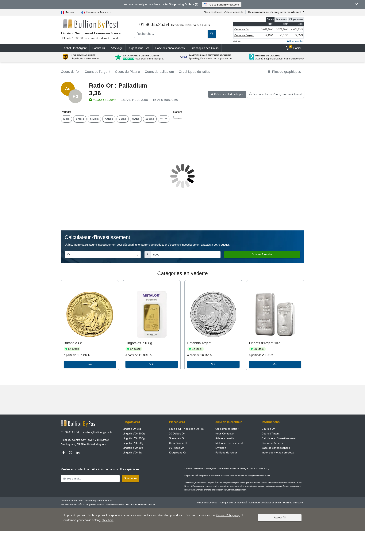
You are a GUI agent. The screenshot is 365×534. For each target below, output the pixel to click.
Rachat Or (98, 48)
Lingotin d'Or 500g (134, 433)
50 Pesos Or (176, 447)
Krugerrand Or (177, 452)
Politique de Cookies (206, 502)
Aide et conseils (233, 11)
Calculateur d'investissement (279, 438)
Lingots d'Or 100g (138, 343)
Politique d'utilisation (293, 502)
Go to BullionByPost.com (224, 4)
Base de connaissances (170, 48)
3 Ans (122, 118)
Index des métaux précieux (278, 452)
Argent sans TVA (139, 48)
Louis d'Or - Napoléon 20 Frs (186, 428)
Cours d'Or (268, 428)
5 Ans (136, 118)
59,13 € (269, 35)
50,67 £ (283, 35)
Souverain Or (177, 438)
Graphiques (204, 48)
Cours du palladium (159, 72)
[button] (286, 72)
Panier (296, 47)
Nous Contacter (224, 433)
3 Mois (80, 118)
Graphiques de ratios (194, 72)
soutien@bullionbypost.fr (97, 432)
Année (109, 118)
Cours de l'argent (244, 35)
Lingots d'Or (131, 422)
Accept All (280, 517)
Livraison (220, 447)
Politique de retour (226, 452)
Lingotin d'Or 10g (133, 447)
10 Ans (149, 118)
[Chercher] (212, 34)
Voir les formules (262, 254)
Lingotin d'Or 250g (134, 438)
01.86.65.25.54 (70, 432)
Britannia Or (73, 343)
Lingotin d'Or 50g (133, 443)
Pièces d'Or (177, 422)
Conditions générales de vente (265, 502)
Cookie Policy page (228, 515)
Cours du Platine (127, 72)
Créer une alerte (296, 41)
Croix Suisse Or (178, 443)
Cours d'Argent (270, 433)
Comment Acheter (272, 443)
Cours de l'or (241, 29)
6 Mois (94, 118)
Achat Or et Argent (75, 48)
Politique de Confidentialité (233, 502)
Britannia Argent (199, 343)
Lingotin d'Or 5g (132, 452)
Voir (90, 364)
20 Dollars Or (177, 433)
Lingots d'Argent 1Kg (264, 343)
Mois (66, 118)
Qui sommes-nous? (227, 428)
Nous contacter (213, 11)
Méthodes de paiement (229, 443)
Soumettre (130, 478)
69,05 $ (299, 35)
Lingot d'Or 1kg (132, 428)
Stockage (117, 48)
